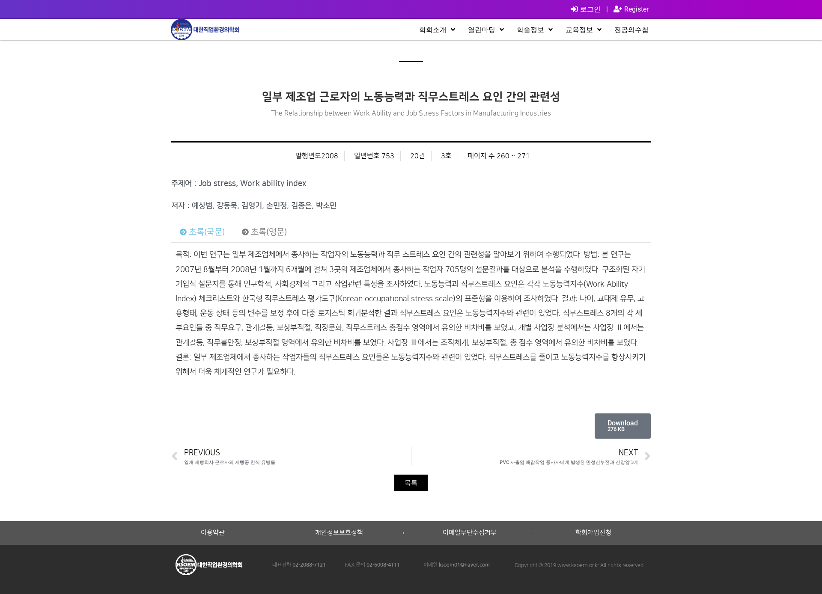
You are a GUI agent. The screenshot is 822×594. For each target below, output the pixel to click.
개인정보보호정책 (339, 532)
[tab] (202, 232)
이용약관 (213, 532)
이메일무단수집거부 (470, 532)
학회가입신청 (593, 532)
